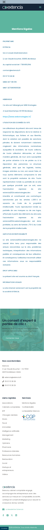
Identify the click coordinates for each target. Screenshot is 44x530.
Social (4, 463)
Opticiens (6, 443)
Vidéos (5, 474)
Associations (7, 403)
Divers (4, 419)
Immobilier (6, 427)
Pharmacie (6, 447)
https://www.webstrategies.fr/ (17, 117)
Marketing (6, 439)
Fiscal (4, 423)
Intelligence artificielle (10, 431)
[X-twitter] (12, 515)
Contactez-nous (12, 338)
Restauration (7, 459)
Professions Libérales (10, 451)
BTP (3, 411)
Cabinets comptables (11, 407)
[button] (4, 2)
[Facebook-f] (3, 515)
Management (7, 435)
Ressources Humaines (11, 455)
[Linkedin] (16, 515)
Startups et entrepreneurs (8, 468)
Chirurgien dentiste (9, 415)
